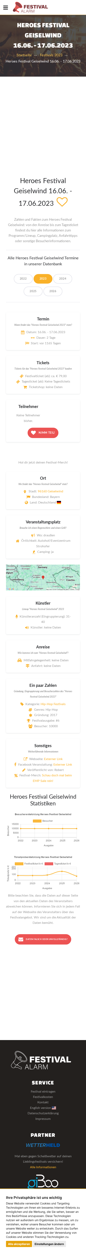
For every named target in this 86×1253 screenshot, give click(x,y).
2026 (52, 291)
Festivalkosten (43, 1097)
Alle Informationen (43, 1167)
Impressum (43, 1118)
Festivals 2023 (51, 55)
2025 (33, 291)
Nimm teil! (46, 432)
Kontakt (43, 1102)
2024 (62, 278)
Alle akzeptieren (19, 1244)
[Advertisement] (43, 121)
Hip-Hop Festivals (53, 704)
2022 (23, 278)
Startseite (24, 55)
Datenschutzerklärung (43, 1113)
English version (41, 1108)
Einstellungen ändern (49, 1244)
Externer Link (53, 759)
